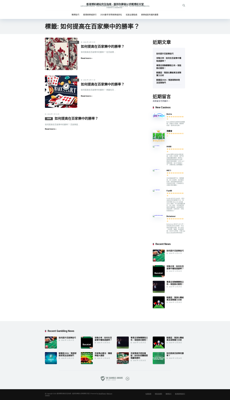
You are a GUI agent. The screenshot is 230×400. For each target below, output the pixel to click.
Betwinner (171, 216)
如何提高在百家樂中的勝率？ (102, 47)
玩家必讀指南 (131, 15)
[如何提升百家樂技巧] (159, 261)
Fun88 (169, 191)
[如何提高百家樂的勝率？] (159, 363)
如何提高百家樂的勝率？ (175, 354)
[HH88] (156, 145)
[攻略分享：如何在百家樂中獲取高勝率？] (159, 276)
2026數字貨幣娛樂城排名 (111, 15)
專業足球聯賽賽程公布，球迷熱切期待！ (168, 66)
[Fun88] (156, 189)
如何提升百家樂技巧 (165, 54)
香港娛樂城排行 (90, 15)
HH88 (169, 146)
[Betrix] (159, 117)
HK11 (169, 170)
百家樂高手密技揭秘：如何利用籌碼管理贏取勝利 (139, 355)
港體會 (169, 131)
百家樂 (75, 80)
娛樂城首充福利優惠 (149, 15)
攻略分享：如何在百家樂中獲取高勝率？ (168, 59)
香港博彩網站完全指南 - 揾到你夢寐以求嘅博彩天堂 (115, 4)
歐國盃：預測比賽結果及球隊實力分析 (168, 74)
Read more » (86, 58)
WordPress (102, 393)
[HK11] (156, 169)
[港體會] (159, 141)
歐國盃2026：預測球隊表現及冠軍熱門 (168, 81)
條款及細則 (158, 394)
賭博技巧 (75, 15)
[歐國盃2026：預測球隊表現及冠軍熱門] (51, 363)
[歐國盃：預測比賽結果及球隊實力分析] (159, 308)
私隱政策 (148, 394)
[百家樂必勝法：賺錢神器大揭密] (87, 363)
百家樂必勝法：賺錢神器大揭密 (103, 354)
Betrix (169, 114)
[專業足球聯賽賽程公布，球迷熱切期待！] (159, 292)
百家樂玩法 (73, 42)
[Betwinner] (158, 215)
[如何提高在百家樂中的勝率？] (61, 54)
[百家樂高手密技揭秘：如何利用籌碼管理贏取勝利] (123, 363)
